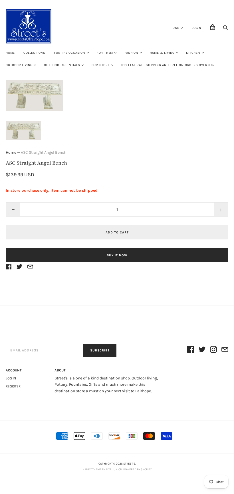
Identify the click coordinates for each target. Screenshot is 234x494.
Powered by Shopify (137, 469)
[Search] (225, 29)
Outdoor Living (19, 65)
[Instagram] (213, 350)
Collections (34, 53)
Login (196, 28)
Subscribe (100, 350)
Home (10, 53)
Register (13, 386)
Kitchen (193, 53)
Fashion (131, 53)
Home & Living (162, 53)
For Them (105, 53)
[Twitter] (202, 350)
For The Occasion (69, 53)
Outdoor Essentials (62, 65)
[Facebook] (190, 350)
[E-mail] (224, 350)
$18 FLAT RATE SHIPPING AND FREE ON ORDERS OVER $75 (167, 65)
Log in (11, 378)
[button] (23, 130)
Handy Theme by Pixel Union (102, 469)
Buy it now (117, 255)
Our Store (101, 65)
